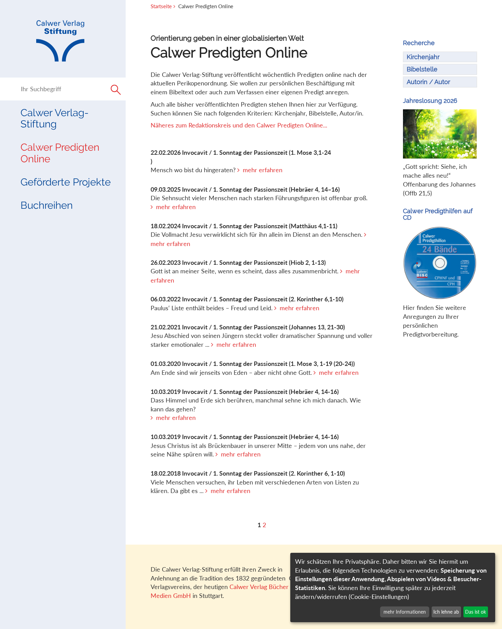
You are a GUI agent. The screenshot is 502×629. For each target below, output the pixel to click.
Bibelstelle (422, 69)
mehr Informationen (405, 612)
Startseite (161, 6)
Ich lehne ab (446, 612)
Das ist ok (475, 612)
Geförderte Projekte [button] (65, 182)
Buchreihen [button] (46, 205)
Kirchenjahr (423, 56)
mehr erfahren (262, 170)
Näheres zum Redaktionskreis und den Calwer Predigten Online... (239, 125)
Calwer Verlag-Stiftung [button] (54, 118)
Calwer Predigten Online (59, 152)
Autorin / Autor (428, 81)
